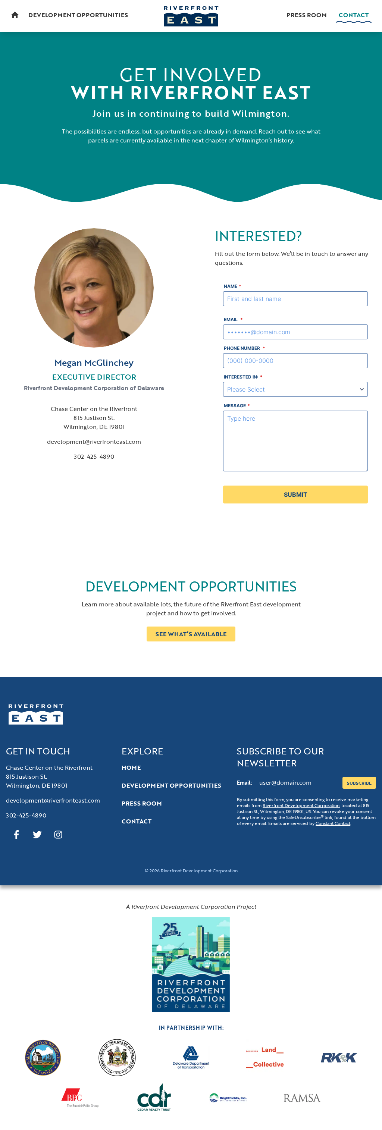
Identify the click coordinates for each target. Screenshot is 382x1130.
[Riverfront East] (191, 16)
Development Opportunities (78, 14)
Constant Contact (333, 823)
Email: (244, 783)
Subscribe (359, 782)
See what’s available (191, 634)
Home (131, 767)
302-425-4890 (94, 456)
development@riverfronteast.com (94, 441)
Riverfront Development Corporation (301, 805)
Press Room (306, 14)
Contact (354, 14)
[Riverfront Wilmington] (191, 964)
